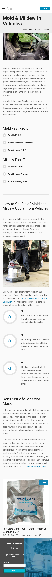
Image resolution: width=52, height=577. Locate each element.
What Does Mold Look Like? (20, 143)
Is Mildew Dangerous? (18, 181)
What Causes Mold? (17, 150)
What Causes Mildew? (18, 174)
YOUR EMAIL (7, 563)
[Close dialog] (50, 540)
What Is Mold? (14, 135)
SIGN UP (14, 571)
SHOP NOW (45, 8)
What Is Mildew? (15, 166)
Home (25, 29)
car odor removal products (34, 466)
